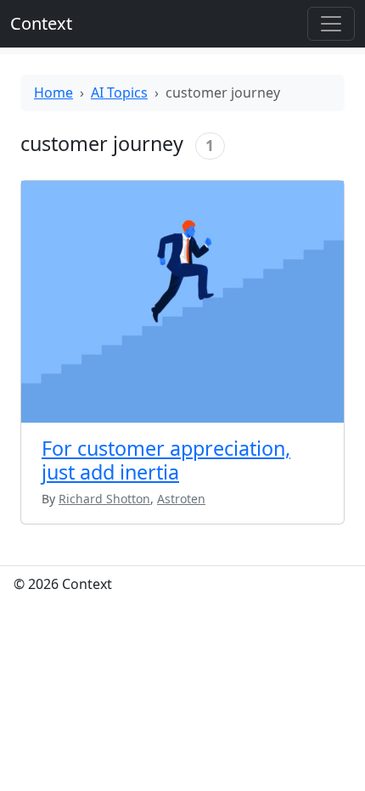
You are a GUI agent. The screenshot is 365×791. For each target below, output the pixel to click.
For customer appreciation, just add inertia (166, 460)
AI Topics (119, 92)
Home (53, 92)
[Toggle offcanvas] (331, 24)
